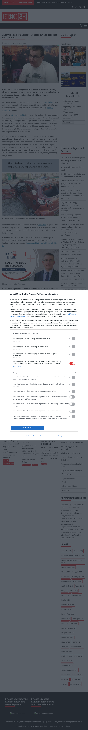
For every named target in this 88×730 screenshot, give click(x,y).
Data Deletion (31, 436)
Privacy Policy (57, 436)
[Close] (83, 294)
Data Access (44, 436)
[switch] (72, 338)
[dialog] (44, 365)
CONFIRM (27, 428)
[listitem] (44, 333)
